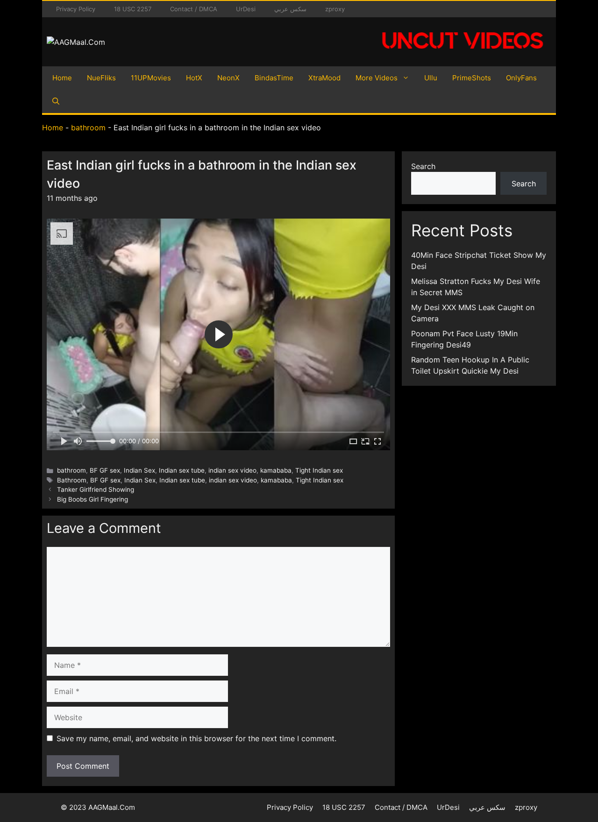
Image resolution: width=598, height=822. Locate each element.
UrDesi (246, 9)
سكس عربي (290, 9)
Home (62, 77)
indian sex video (232, 470)
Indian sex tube (182, 470)
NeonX (228, 77)
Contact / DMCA (193, 9)
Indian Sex (139, 470)
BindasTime (274, 77)
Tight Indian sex (319, 470)
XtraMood (324, 77)
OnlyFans (521, 77)
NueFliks (101, 77)
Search (423, 166)
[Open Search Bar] (56, 101)
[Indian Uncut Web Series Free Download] (462, 53)
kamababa (276, 470)
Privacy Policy (75, 9)
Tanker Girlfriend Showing (95, 489)
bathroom (88, 127)
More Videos (377, 77)
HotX (194, 77)
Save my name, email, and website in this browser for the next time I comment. (196, 738)
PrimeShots (471, 77)
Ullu (430, 77)
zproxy (335, 9)
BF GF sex (105, 470)
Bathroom (71, 480)
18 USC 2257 (132, 9)
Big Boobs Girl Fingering (92, 499)
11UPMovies (151, 77)
